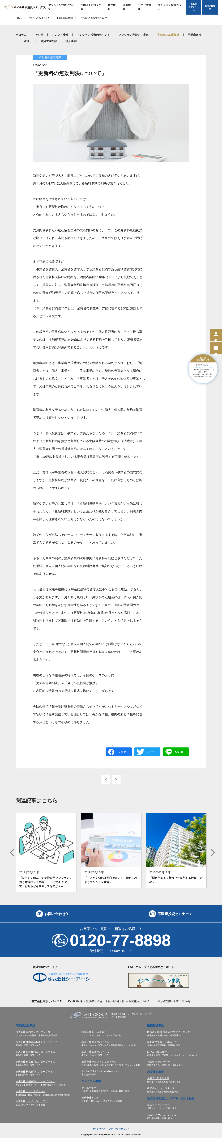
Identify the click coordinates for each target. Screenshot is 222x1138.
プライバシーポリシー (119, 1129)
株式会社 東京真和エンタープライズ (35, 1061)
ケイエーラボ (89, 1087)
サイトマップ (99, 1129)
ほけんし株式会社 (157, 1051)
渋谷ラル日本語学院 (158, 1078)
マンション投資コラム (169, 6)
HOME (19, 18)
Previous (12, 852)
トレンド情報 (60, 34)
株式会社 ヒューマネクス (161, 1088)
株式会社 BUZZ (90, 1097)
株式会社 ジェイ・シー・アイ (32, 1101)
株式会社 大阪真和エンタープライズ (35, 1081)
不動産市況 (195, 34)
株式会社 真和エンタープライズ (33, 1032)
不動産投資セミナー (194, 7)
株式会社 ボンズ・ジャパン (162, 1114)
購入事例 (71, 41)
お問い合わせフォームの (203, 367)
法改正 (28, 41)
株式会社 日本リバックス (95, 1051)
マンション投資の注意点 (133, 34)
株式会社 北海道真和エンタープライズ (37, 1041)
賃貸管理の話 (49, 41)
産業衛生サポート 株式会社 (162, 1041)
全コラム (21, 34)
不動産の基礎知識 (65, 18)
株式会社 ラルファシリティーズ (99, 1061)
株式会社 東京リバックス (95, 1041)
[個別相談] (216, 335)
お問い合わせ (210, 7)
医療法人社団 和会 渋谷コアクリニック (168, 1032)
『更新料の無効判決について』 (94, 18)
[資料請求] (216, 348)
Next (212, 852)
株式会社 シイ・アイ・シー (30, 1091)
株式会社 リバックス (158, 1104)
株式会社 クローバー (158, 1061)
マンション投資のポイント (93, 34)
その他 (39, 34)
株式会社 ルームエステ (94, 1032)
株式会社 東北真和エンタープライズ (35, 1051)
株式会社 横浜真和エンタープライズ (35, 1071)
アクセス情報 (144, 6)
